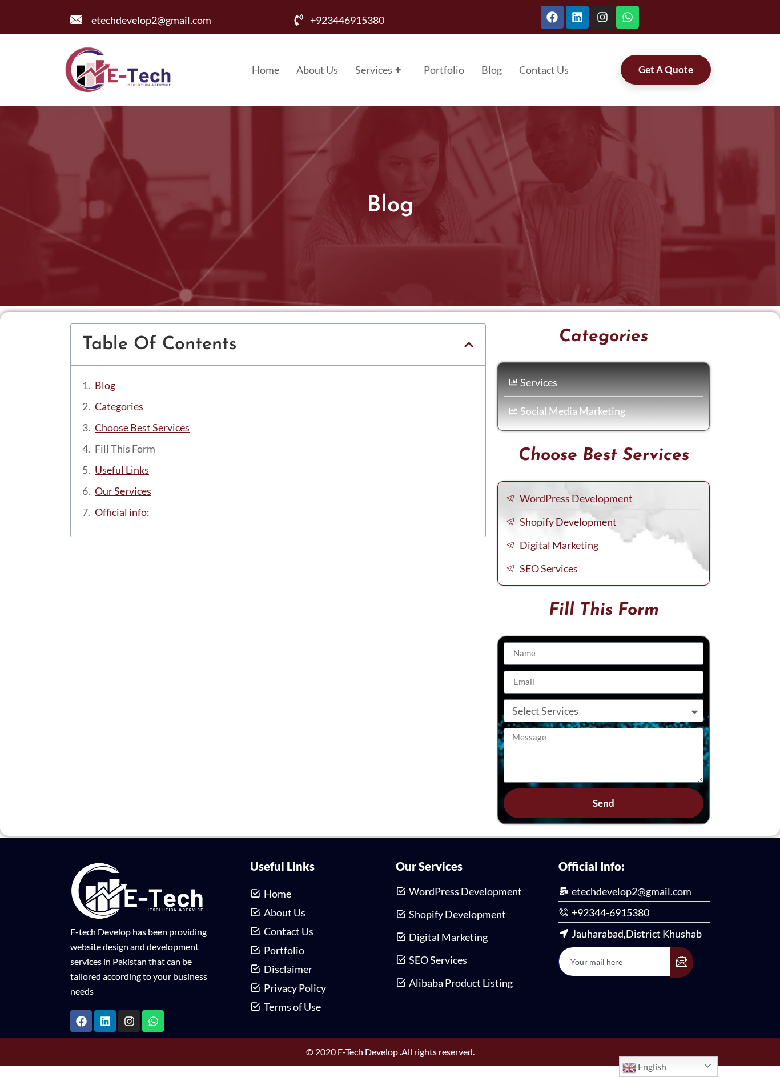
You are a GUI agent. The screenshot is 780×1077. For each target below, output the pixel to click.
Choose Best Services (142, 427)
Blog (491, 69)
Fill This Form (125, 448)
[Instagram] (602, 17)
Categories (119, 406)
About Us (317, 69)
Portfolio (444, 69)
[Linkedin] (577, 17)
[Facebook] (552, 17)
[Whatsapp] (627, 17)
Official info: (122, 512)
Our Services (123, 491)
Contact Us (544, 69)
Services (378, 69)
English (651, 1066)
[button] (469, 344)
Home (265, 69)
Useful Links (122, 469)
